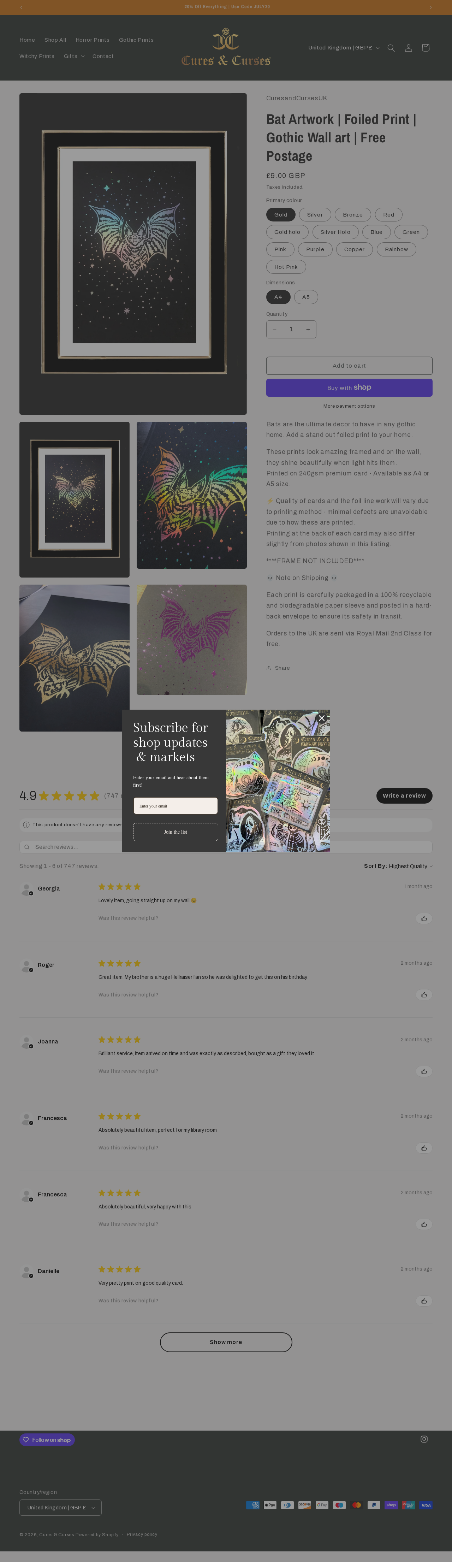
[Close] (321, 718)
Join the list (175, 831)
